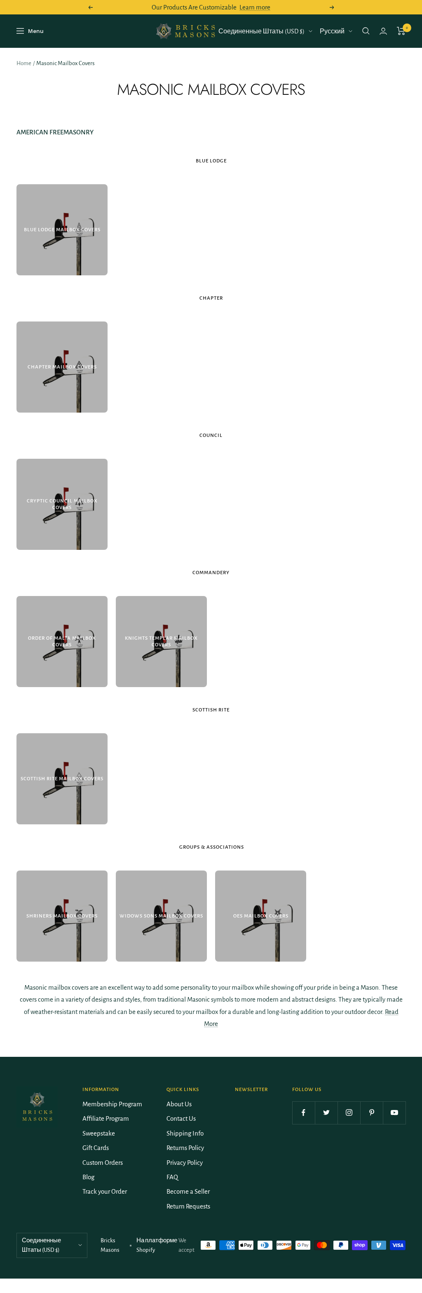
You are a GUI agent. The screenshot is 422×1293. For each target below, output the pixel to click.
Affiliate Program (105, 1118)
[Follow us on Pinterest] (371, 1112)
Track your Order (104, 1191)
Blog (88, 1176)
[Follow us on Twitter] (326, 1112)
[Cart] (401, 31)
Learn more (254, 7)
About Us (179, 1104)
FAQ (172, 1176)
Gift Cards (95, 1147)
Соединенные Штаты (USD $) (261, 31)
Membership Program (112, 1104)
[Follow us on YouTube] (394, 1112)
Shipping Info (185, 1133)
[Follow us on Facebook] (303, 1112)
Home (23, 63)
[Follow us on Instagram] (349, 1112)
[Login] (383, 31)
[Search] (366, 31)
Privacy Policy (184, 1162)
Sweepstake (98, 1133)
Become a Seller (188, 1191)
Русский (332, 31)
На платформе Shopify (156, 1245)
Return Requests (188, 1206)
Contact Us (181, 1118)
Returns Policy (185, 1147)
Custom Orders (102, 1162)
